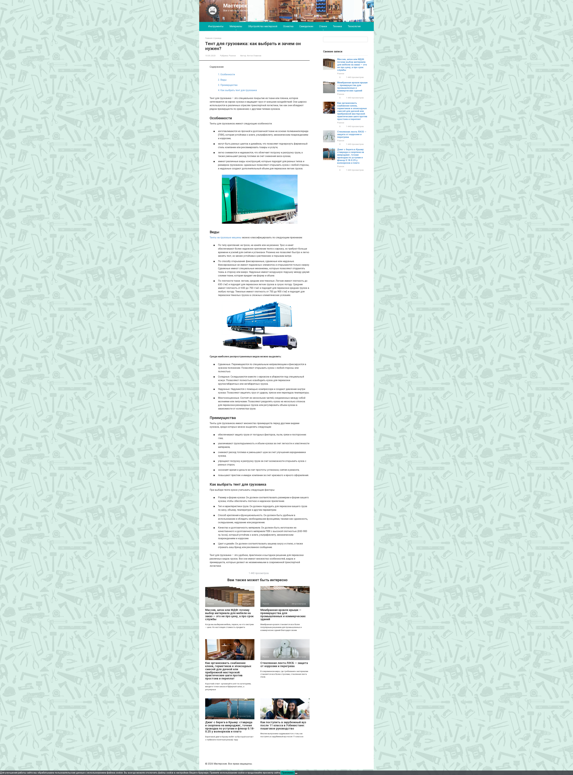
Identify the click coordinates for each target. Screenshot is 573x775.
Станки (323, 26)
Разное (232, 55)
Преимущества (227, 85)
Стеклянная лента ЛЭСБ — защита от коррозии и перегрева (284, 664)
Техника (337, 26)
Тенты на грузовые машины (225, 237)
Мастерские (238, 6)
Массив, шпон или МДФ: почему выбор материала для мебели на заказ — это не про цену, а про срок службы (229, 614)
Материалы (235, 26)
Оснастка (288, 26)
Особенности (226, 74)
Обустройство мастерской (262, 26)
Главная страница (213, 38)
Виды (222, 79)
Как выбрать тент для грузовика (237, 90)
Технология (354, 26)
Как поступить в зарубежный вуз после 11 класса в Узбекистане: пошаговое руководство (283, 725)
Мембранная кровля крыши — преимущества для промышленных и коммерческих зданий (283, 614)
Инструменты (216, 26)
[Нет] (296, 773)
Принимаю (288, 772)
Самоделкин (306, 26)
